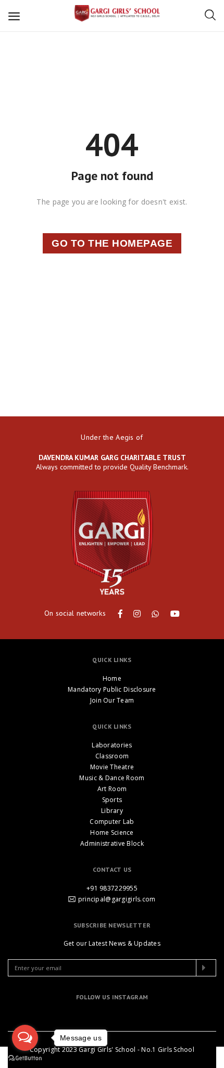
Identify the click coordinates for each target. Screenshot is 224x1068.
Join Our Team (112, 700)
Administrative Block (112, 843)
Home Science (111, 832)
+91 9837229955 (112, 888)
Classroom (112, 756)
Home (112, 678)
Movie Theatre (112, 766)
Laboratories (112, 745)
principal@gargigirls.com (117, 899)
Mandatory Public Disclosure (112, 689)
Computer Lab (112, 821)
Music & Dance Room (111, 777)
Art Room (112, 788)
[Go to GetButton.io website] (25, 1057)
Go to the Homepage (112, 243)
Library (112, 810)
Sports (112, 799)
